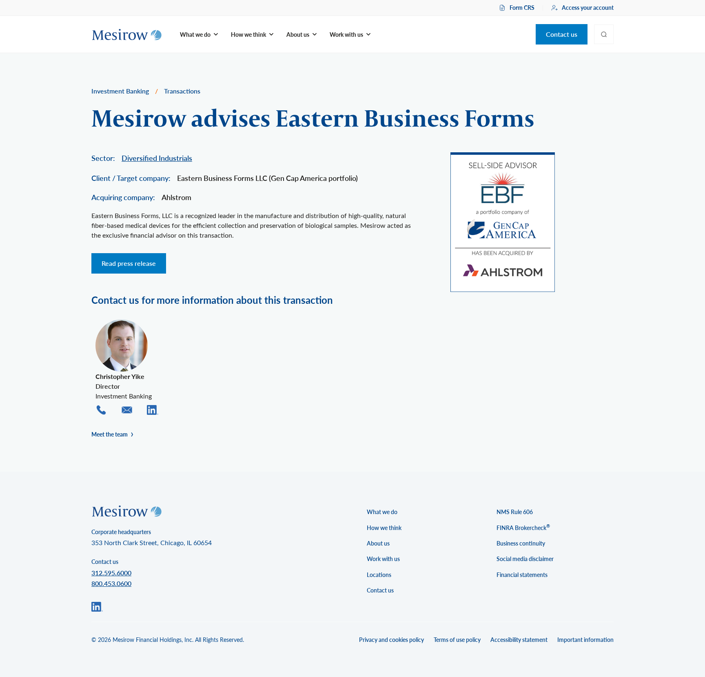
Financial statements (522, 575)
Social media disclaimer (525, 559)
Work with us (383, 559)
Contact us (561, 34)
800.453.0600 (111, 583)
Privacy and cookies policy (391, 640)
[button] (199, 34)
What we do (382, 512)
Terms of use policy (457, 640)
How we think (384, 528)
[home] (126, 34)
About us (378, 543)
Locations (379, 575)
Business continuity (521, 543)
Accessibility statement (519, 640)
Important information (585, 640)
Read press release (129, 263)
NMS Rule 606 (515, 512)
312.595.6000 (111, 572)
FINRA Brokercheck (523, 527)
